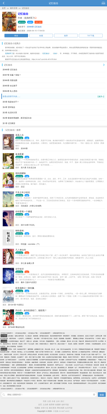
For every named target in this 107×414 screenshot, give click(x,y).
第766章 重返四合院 (16, 327)
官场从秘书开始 (89, 338)
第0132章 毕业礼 (28, 225)
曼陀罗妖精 (12, 338)
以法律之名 (62, 354)
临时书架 (65, 404)
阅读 (16, 35)
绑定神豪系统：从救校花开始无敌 (69, 370)
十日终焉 (98, 338)
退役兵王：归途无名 (46, 378)
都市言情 (13, 8)
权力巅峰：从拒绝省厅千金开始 (68, 360)
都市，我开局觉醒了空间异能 (58, 383)
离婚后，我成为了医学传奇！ (71, 357)
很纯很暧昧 (20, 173)
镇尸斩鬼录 (76, 381)
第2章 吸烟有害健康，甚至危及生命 (17, 117)
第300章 (24, 148)
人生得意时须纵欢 (13, 341)
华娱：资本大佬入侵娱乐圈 (88, 370)
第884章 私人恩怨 (10, 91)
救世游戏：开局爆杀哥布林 (68, 362)
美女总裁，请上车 (50, 349)
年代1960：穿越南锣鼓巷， (47, 341)
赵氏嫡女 (10, 336)
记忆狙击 (25, 8)
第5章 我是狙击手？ (11, 101)
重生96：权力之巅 (72, 341)
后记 (23, 186)
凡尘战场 (39, 375)
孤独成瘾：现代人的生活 (65, 381)
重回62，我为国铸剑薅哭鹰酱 (37, 365)
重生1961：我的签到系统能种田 (69, 373)
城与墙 (102, 365)
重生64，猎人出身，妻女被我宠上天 (56, 367)
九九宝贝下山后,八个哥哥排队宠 (83, 365)
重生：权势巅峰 (61, 341)
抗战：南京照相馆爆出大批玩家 (12, 386)
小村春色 (87, 344)
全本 (58, 401)
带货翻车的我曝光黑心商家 (85, 362)
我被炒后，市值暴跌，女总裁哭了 (14, 357)
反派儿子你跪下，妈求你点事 (93, 336)
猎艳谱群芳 (66, 336)
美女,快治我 (69, 365)
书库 (44, 401)
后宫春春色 (80, 336)
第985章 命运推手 (10, 85)
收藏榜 (58, 404)
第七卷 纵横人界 (27, 263)
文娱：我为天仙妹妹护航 (64, 349)
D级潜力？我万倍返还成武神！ (90, 381)
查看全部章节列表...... (54, 96)
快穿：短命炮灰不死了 (19, 349)
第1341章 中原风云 (16, 304)
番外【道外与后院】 (29, 282)
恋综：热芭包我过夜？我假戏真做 (23, 383)
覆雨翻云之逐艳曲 (78, 338)
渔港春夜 (35, 336)
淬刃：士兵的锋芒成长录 (41, 383)
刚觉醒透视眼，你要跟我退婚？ (88, 360)
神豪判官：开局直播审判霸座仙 (63, 378)
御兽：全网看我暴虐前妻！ (20, 365)
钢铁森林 (19, 230)
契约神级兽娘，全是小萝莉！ (51, 375)
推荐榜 (51, 404)
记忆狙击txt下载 (32, 333)
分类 (49, 401)
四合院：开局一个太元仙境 (26, 344)
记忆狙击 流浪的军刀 (7, 333)
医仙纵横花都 (84, 373)
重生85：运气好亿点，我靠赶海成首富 (48, 373)
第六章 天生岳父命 (28, 167)
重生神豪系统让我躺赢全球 (14, 381)
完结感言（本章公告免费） (32, 205)
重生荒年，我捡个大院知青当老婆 (46, 381)
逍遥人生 (19, 134)
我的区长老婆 (8, 354)
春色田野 (81, 344)
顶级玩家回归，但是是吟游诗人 (30, 378)
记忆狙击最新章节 (45, 333)
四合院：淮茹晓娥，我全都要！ (63, 338)
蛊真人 (104, 338)
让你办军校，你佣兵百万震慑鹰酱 (28, 360)
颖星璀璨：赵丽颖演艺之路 (35, 349)
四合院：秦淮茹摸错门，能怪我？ (31, 310)
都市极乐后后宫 (44, 336)
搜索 (102, 394)
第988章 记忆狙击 (34, 26)
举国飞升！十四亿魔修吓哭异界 (26, 373)
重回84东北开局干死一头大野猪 (94, 341)
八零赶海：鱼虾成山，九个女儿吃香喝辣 (22, 352)
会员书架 (68, 407)
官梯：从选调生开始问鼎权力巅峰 (52, 357)
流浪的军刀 (29, 17)
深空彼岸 (19, 268)
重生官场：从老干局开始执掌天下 (71, 375)
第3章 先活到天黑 (10, 112)
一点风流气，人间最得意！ (25, 338)
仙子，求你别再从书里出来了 (83, 367)
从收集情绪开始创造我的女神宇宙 (41, 370)
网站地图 (60, 407)
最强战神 (70, 367)
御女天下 (22, 341)
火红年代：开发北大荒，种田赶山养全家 (25, 354)
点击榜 (45, 404)
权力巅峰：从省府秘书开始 (63, 352)
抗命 (55, 53)
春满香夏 (19, 154)
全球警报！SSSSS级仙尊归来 (36, 367)
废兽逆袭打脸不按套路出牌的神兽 (25, 375)
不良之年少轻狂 (22, 192)
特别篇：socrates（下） (31, 244)
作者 (53, 401)
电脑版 (37, 407)
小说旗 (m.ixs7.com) (61, 411)
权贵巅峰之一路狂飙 (24, 287)
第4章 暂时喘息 (9, 107)
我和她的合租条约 (87, 375)
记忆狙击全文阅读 (20, 333)
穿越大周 (81, 341)
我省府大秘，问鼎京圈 (73, 354)
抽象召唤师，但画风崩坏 (39, 362)
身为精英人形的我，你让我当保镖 (48, 354)
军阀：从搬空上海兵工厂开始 (11, 378)
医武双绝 (27, 362)
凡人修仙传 (20, 249)
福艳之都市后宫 (19, 336)
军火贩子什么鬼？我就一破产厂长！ (91, 354)
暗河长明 (14, 344)
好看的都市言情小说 (59, 333)
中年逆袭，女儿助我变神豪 (18, 367)
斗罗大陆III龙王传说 (46, 338)
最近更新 (52, 407)
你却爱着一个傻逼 (23, 211)
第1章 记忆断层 (9, 123)
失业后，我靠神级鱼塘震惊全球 (77, 383)
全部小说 (44, 407)
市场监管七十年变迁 (29, 381)
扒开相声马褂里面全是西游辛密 (48, 360)
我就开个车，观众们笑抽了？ (58, 344)
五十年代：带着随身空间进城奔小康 (82, 349)
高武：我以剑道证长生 (95, 373)
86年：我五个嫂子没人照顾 (33, 357)
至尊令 (10, 349)
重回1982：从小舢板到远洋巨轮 (81, 352)
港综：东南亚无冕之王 (42, 344)
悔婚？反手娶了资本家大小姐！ (44, 352)
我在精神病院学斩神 (56, 336)
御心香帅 (36, 338)
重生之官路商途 (11, 346)
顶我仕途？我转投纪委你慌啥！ (14, 362)
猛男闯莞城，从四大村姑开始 (81, 378)
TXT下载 (90, 35)
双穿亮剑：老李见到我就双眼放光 (14, 370)
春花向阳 (96, 365)
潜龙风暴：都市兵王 (53, 362)
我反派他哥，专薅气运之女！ (55, 365)
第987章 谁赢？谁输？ (12, 74)
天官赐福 (73, 336)
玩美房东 (19, 346)
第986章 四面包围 (10, 80)
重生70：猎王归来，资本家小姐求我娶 (92, 357)
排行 (62, 401)
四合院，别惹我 (72, 344)
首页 (4, 8)
